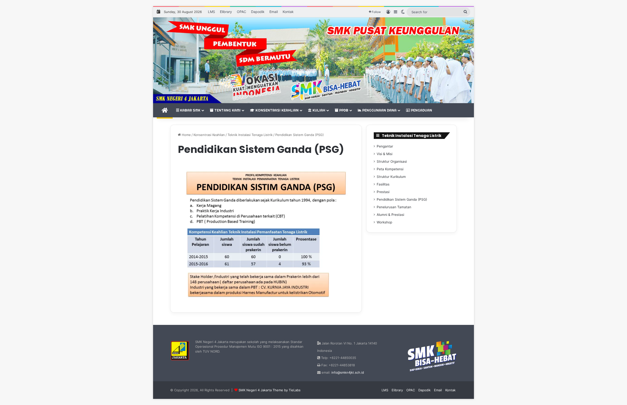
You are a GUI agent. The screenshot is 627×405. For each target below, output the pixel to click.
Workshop (384, 222)
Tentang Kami (227, 110)
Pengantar (385, 146)
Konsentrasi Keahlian (276, 110)
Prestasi (383, 192)
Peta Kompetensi (390, 169)
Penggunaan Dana (379, 110)
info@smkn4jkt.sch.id (347, 372)
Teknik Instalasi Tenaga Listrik (250, 135)
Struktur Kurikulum (391, 177)
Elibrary (226, 12)
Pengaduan (421, 110)
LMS (211, 12)
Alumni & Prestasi (390, 215)
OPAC (241, 12)
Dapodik (258, 12)
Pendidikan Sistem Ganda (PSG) (402, 199)
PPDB (343, 110)
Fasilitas (383, 184)
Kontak (288, 12)
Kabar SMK (189, 110)
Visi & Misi (384, 154)
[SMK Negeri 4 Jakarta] (313, 60)
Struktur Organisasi (392, 161)
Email (273, 12)
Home (186, 135)
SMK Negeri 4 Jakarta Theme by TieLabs (270, 390)
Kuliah (318, 110)
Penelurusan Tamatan (394, 207)
